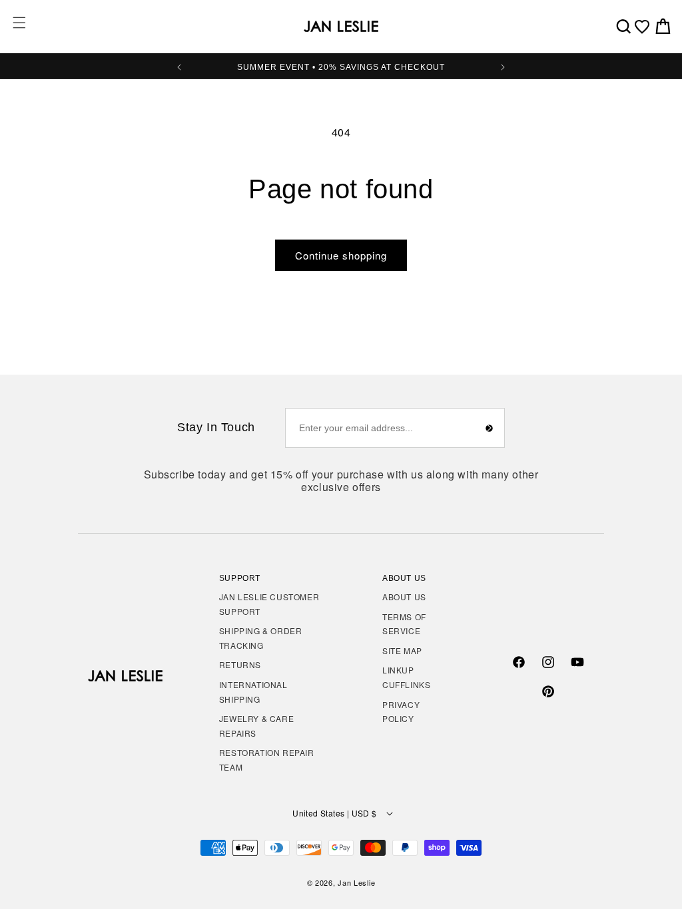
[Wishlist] (642, 27)
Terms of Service (404, 624)
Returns (240, 664)
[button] (19, 22)
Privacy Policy (401, 712)
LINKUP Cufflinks (406, 677)
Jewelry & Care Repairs (256, 726)
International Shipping (253, 692)
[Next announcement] (502, 66)
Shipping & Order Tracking (260, 638)
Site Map (402, 650)
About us (404, 596)
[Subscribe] (489, 428)
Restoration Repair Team (266, 760)
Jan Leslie (356, 882)
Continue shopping (341, 255)
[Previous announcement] (179, 66)
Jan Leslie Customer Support (269, 604)
